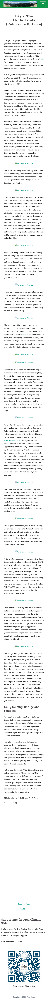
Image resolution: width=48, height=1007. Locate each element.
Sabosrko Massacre (12, 440)
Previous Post (24, 904)
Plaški (25, 334)
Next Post (24, 909)
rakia (42, 59)
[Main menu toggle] (43, 4)
